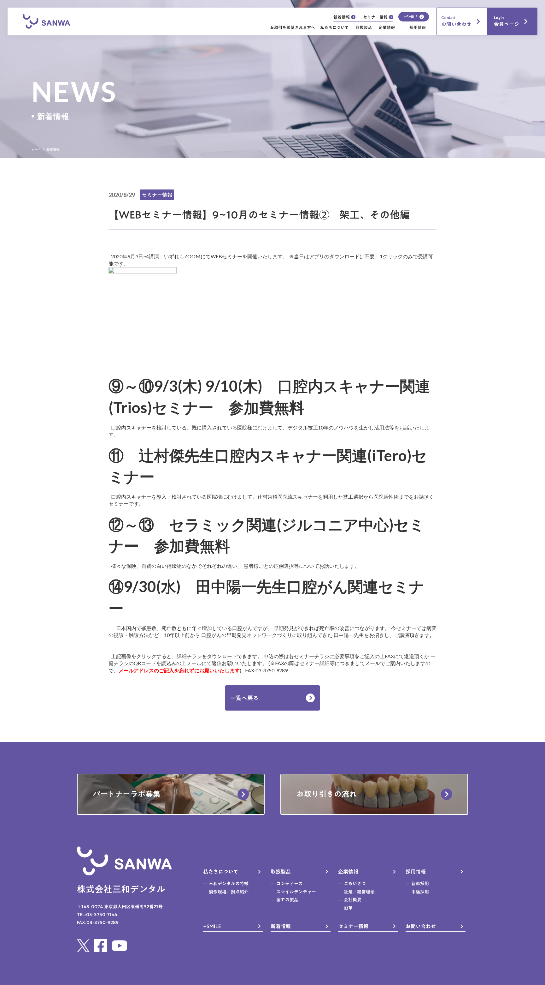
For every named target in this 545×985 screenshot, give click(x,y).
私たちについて (334, 27)
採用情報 (417, 28)
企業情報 (386, 27)
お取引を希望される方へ (292, 27)
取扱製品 (363, 28)
